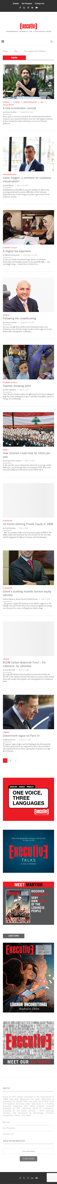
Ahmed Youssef (21, 599)
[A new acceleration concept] (28, 81)
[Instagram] (28, 8)
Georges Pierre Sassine (13, 461)
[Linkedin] (32, 8)
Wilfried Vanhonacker (12, 255)
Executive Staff (10, 670)
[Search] (51, 41)
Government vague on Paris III (21, 735)
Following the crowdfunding (19, 318)
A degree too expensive (17, 251)
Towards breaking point (17, 385)
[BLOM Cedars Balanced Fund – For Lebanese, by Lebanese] (28, 638)
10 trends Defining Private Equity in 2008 (28, 524)
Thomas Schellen (11, 112)
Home (5, 51)
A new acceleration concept (19, 108)
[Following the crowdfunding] (28, 295)
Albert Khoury (33, 599)
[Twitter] (24, 8)
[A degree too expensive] (28, 227)
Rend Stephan (10, 599)
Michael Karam (10, 740)
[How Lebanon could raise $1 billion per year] (28, 429)
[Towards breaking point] (28, 362)
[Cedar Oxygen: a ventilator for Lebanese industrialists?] (28, 154)
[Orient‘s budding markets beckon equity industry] (28, 567)
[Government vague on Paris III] (28, 712)
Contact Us (39, 4)
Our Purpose (27, 4)
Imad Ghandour (10, 528)
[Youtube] (37, 8)
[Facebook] (20, 8)
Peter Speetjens (10, 390)
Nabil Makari (9, 185)
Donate (16, 4)
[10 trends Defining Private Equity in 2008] (28, 500)
